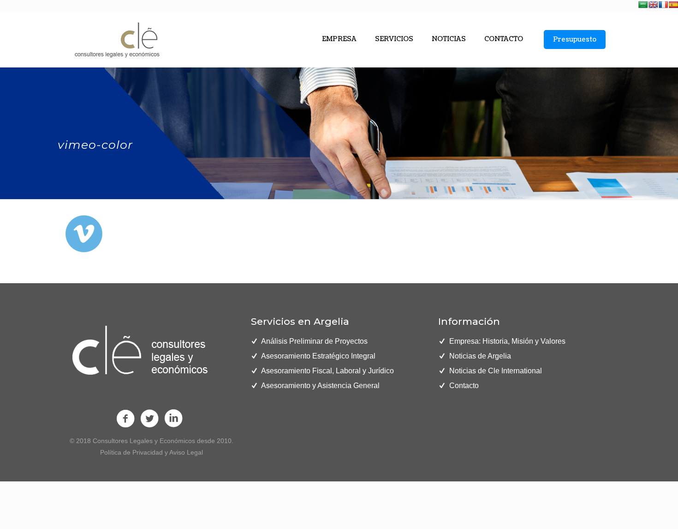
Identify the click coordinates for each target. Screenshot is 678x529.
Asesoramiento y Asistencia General (320, 385)
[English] (653, 4)
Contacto (464, 385)
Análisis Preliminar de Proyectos (314, 341)
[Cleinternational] (116, 39)
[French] (663, 4)
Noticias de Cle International (495, 371)
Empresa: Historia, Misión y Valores (507, 341)
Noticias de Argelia (480, 356)
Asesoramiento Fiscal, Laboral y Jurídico (327, 371)
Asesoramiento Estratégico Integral (318, 356)
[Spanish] (673, 4)
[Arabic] (643, 4)
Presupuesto (574, 39)
